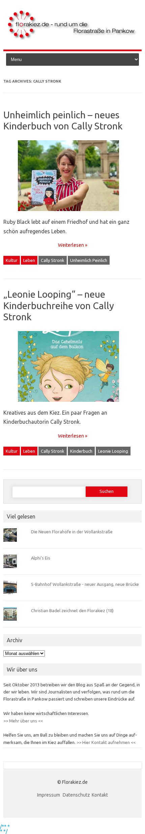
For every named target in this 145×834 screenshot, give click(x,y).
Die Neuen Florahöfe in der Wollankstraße (72, 531)
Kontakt (100, 795)
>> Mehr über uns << (23, 720)
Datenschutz (76, 795)
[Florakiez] (72, 38)
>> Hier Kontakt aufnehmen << (106, 742)
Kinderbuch (81, 451)
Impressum (49, 795)
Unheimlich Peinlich (88, 260)
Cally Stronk (52, 260)
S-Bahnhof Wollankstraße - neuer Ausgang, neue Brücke (85, 584)
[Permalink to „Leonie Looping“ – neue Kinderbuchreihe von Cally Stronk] (72, 404)
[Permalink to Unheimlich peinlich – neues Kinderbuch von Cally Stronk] (72, 213)
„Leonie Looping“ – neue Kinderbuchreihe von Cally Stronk (58, 305)
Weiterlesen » (72, 245)
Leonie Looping (113, 451)
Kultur (12, 260)
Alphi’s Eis (40, 558)
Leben (29, 260)
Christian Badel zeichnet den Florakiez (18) (72, 610)
